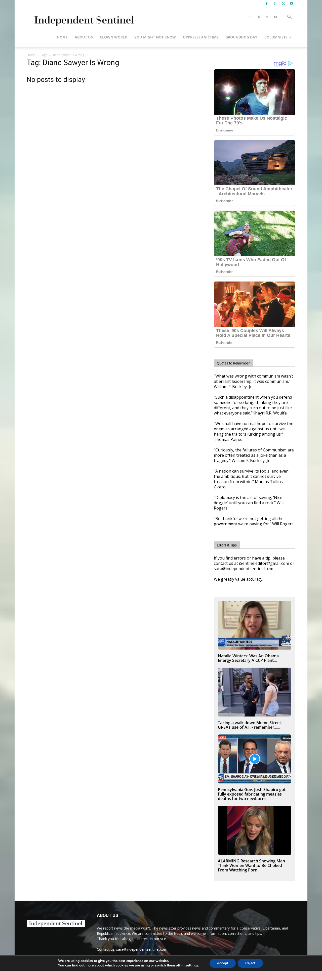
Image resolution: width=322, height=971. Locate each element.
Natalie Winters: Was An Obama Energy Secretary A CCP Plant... (248, 658)
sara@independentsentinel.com (141, 949)
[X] (283, 3)
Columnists (276, 37)
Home (62, 37)
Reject (250, 963)
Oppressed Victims (200, 37)
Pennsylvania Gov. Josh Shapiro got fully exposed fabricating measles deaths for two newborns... (252, 794)
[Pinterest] (275, 3)
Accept (222, 963)
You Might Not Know (155, 37)
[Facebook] (266, 3)
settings (191, 965)
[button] (289, 17)
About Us (84, 37)
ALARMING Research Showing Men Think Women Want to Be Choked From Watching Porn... (251, 865)
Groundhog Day (241, 37)
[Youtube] (291, 3)
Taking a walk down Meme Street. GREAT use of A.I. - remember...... (250, 724)
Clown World (113, 37)
